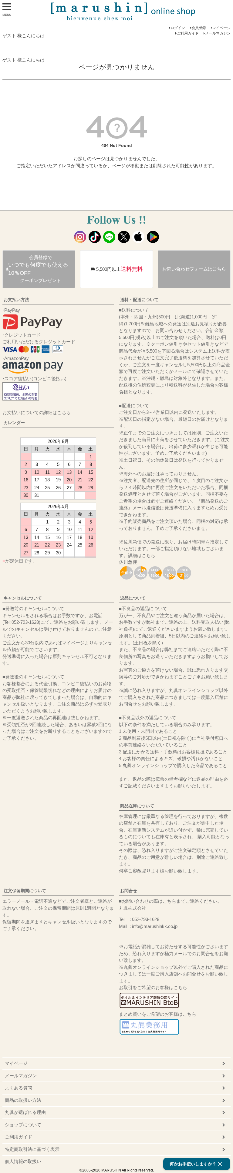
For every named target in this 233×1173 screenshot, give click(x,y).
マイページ (221, 28)
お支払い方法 (16, 299)
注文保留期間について (25, 890)
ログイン (178, 28)
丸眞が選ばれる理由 (25, 1112)
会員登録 (198, 28)
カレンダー (14, 422)
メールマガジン (218, 33)
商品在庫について (137, 805)
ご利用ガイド (188, 33)
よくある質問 (18, 1087)
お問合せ (128, 890)
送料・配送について (139, 299)
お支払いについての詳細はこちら (36, 412)
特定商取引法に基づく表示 (32, 1149)
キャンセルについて (23, 598)
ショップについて (23, 1124)
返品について (133, 598)
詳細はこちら (141, 555)
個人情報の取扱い (23, 1161)
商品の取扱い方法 (23, 1100)
